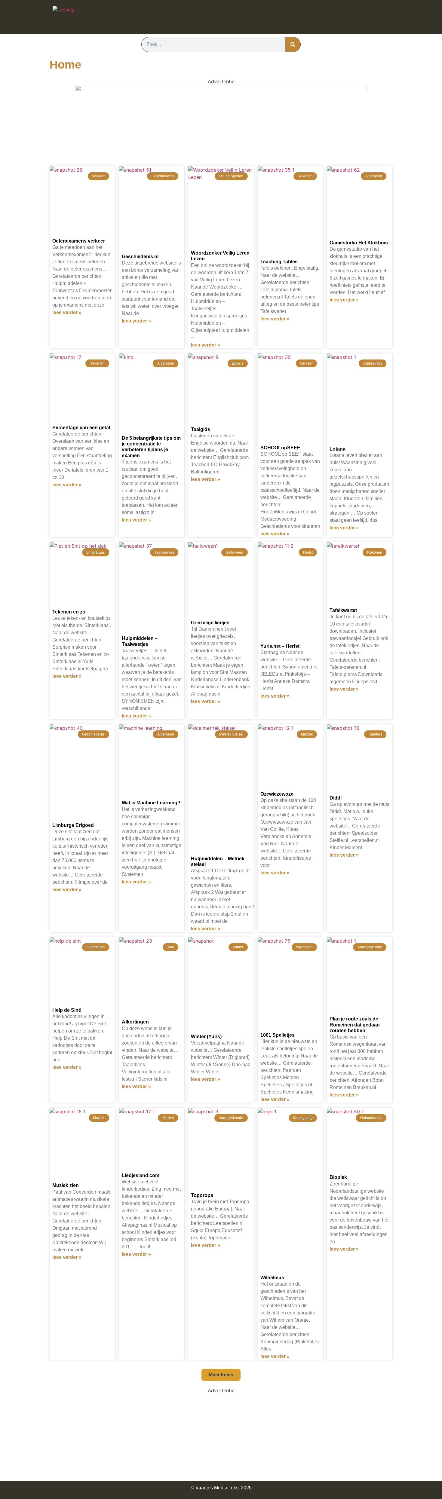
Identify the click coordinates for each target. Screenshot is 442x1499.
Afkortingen (135, 1021)
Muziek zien (65, 1185)
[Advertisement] (221, 1436)
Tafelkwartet (343, 610)
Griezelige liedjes (210, 622)
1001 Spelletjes (277, 1035)
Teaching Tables (279, 261)
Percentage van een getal (81, 427)
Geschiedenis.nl (140, 256)
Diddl (336, 797)
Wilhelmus (272, 1277)
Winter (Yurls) (206, 1036)
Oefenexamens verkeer (78, 240)
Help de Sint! (66, 1010)
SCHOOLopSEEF (280, 447)
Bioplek (338, 1177)
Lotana (337, 448)
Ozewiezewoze (276, 794)
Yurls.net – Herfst (279, 646)
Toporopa (202, 1195)
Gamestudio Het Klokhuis (359, 242)
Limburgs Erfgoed (73, 825)
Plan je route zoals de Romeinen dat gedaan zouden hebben (355, 1024)
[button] (221, 1375)
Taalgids (200, 429)
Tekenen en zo (68, 611)
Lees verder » (66, 312)
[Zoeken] (292, 44)
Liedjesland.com (140, 1175)
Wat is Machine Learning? (151, 802)
